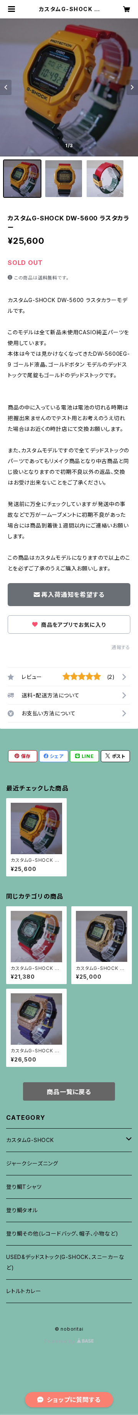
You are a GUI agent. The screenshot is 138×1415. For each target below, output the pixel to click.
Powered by (60, 1341)
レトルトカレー (23, 1291)
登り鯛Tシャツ (24, 1186)
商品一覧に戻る (69, 1092)
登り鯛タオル (22, 1210)
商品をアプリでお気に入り (72, 624)
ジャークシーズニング (32, 1163)
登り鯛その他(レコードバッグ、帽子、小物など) (62, 1233)
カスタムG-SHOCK (30, 1140)
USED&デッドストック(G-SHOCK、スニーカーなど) (65, 1262)
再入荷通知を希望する (72, 594)
